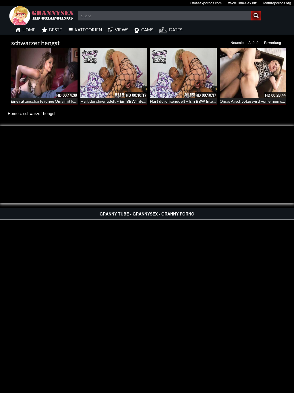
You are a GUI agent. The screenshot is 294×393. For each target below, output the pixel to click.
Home (13, 113)
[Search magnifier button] (256, 15)
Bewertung (272, 42)
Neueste (237, 42)
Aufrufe (254, 42)
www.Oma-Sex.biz (242, 2)
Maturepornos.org (277, 2)
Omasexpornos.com (206, 2)
